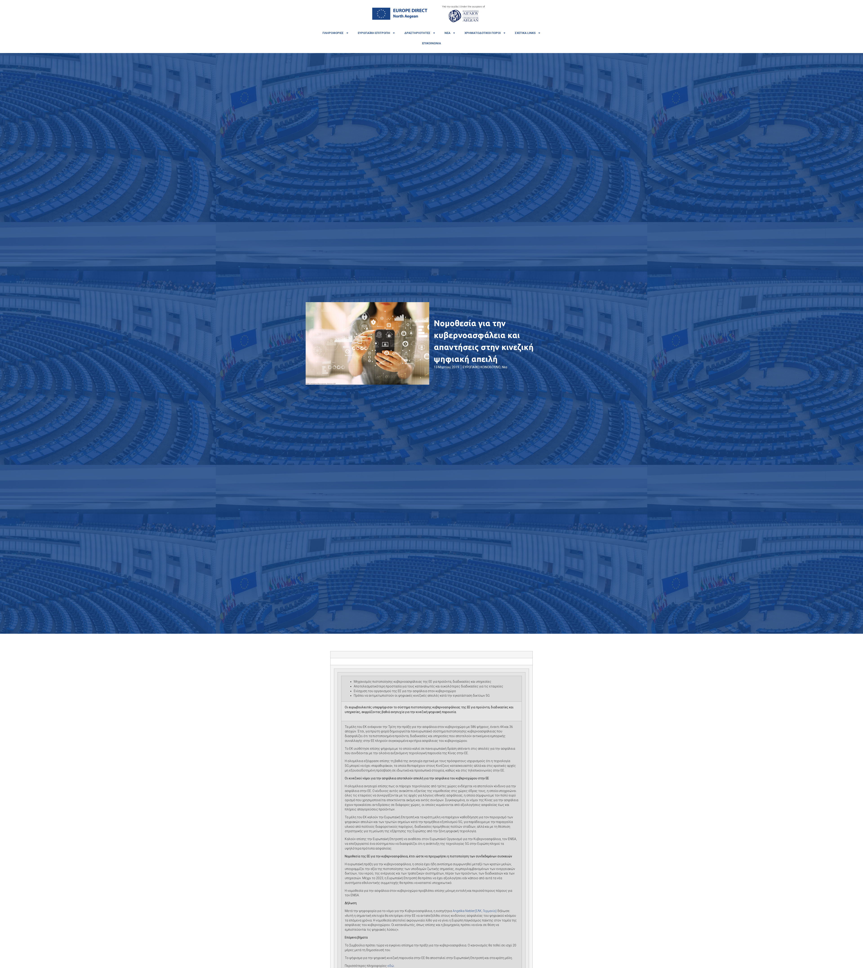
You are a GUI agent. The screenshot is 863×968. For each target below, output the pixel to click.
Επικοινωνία (431, 43)
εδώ (390, 966)
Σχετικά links (525, 33)
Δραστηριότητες (417, 33)
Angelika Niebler (475, 911)
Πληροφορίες (333, 33)
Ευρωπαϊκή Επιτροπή (374, 33)
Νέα (447, 33)
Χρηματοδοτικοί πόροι (483, 33)
